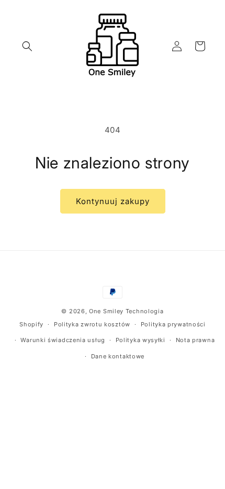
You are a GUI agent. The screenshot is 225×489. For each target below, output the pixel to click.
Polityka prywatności (173, 324)
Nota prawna (195, 340)
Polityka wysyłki (140, 340)
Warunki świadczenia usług (62, 340)
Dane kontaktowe (118, 356)
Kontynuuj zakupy (113, 201)
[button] (27, 46)
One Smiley (106, 311)
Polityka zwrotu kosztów (92, 324)
